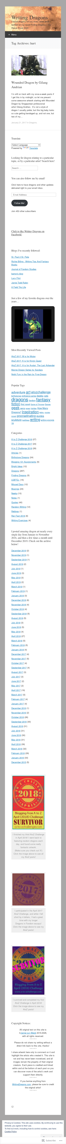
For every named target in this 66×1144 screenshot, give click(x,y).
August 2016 (17, 726)
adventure (18, 392)
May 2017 (16, 685)
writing (35, 419)
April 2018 (16, 636)
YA (12, 423)
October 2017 (17, 663)
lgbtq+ (41, 412)
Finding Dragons (18, 475)
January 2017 (17, 703)
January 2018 (17, 649)
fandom (32, 400)
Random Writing (18, 506)
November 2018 (18, 604)
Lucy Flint (16, 278)
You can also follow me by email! (28, 178)
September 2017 (19, 667)
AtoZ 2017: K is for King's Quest (26, 360)
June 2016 (16, 735)
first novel (25, 404)
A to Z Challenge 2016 (21, 439)
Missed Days (17, 484)
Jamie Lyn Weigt (28, 1032)
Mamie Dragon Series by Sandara (27, 369)
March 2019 (16, 586)
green (28, 408)
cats (46, 395)
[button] (26, 330)
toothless (25, 420)
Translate (33, 148)
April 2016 (16, 744)
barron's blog (17, 273)
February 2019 (18, 591)
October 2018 (17, 609)
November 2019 (18, 555)
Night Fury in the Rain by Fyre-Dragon (28, 374)
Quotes (14, 502)
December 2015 (18, 762)
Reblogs (15, 511)
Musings (15, 488)
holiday (34, 408)
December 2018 (18, 600)
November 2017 (18, 658)
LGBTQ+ (15, 479)
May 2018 (16, 631)
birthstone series (29, 395)
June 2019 (16, 573)
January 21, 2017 (19, 122)
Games (48, 404)
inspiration (30, 411)
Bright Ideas (17, 466)
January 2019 (17, 595)
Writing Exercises (19, 520)
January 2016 (17, 757)
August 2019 (17, 564)
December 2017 (18, 654)
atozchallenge (41, 392)
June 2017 (16, 681)
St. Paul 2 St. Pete (20, 256)
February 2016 (18, 753)
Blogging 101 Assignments (23, 461)
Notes (14, 497)
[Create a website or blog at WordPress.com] (12, 1106)
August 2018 (17, 618)
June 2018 (16, 627)
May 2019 (16, 577)
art (28, 391)
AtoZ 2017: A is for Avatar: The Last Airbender (33, 365)
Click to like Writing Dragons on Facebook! (27, 232)
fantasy (43, 399)
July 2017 (15, 676)
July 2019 (15, 568)
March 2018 (16, 640)
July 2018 (15, 622)
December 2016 (18, 708)
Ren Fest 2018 (18, 515)
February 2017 (18, 699)
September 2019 (19, 559)
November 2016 (18, 712)
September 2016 (19, 721)
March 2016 (16, 748)
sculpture (16, 419)
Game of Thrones (37, 404)
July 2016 (15, 730)
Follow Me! (19, 203)
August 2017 (17, 672)
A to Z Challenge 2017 (21, 443)
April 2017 (16, 690)
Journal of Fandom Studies (23, 269)
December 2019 (18, 550)
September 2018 (19, 613)
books (40, 395)
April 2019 (16, 582)
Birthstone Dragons (20, 457)
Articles (14, 452)
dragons (19, 399)
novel (13, 416)
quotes (40, 416)
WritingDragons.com (21, 1084)
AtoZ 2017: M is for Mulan (23, 356)
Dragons (33, 122)
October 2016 (17, 717)
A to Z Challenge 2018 (21, 448)
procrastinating (26, 416)
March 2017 (16, 694)
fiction (15, 403)
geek (15, 407)
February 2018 (18, 645)
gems (22, 408)
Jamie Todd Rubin (19, 282)
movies (47, 412)
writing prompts (47, 420)
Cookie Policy (11, 1131)
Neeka (14, 493)
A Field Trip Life (18, 287)
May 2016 (16, 739)
